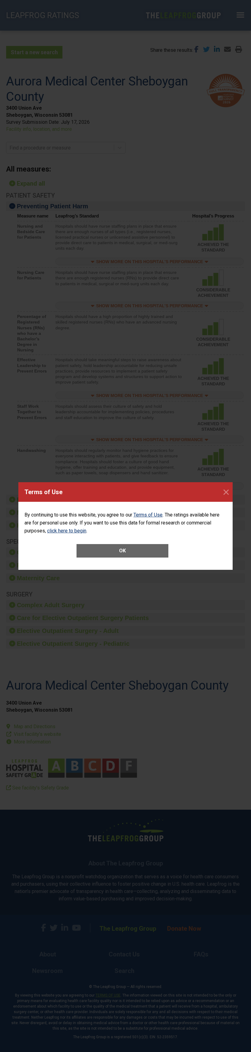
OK (122, 551)
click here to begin (66, 531)
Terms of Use (148, 515)
